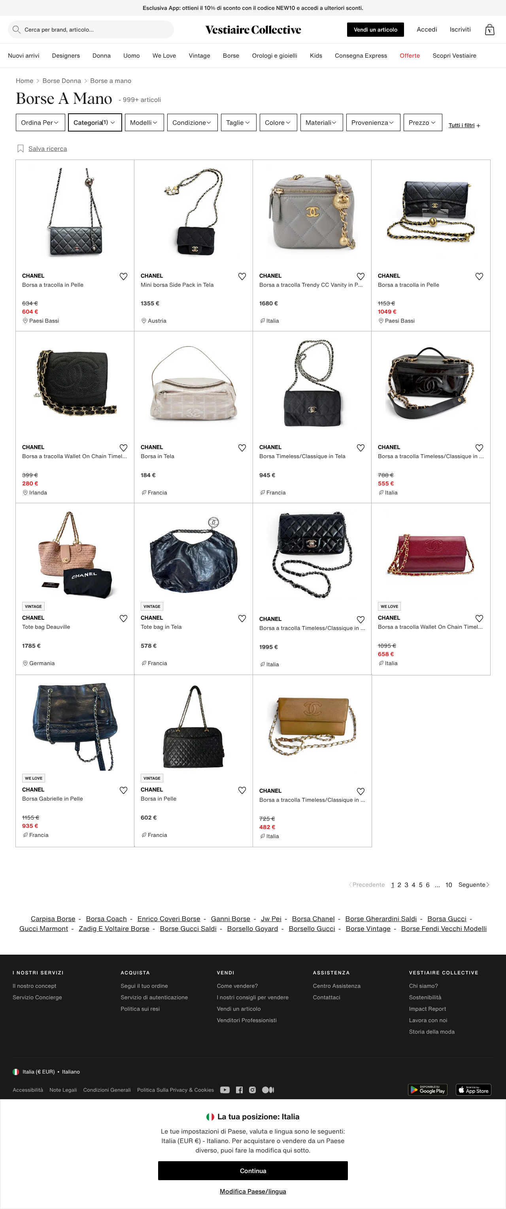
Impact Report (427, 1009)
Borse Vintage (368, 929)
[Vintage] (216, 56)
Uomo (131, 55)
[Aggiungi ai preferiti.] (123, 276)
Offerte (410, 55)
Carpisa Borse (53, 919)
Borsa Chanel (313, 919)
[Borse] (245, 56)
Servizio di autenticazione (154, 997)
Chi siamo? (423, 986)
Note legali (63, 1090)
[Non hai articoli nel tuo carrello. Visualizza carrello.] (489, 29)
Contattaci (326, 997)
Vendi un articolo (375, 29)
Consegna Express (361, 55)
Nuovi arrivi (23, 55)
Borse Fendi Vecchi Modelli (444, 929)
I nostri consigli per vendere (253, 997)
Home (24, 80)
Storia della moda (432, 1032)
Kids (316, 55)
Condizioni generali (107, 1090)
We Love (164, 55)
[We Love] (182, 56)
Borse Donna (61, 80)
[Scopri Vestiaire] (483, 56)
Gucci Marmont (43, 929)
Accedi (427, 29)
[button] (489, 29)
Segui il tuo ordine (144, 986)
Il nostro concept (35, 986)
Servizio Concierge (37, 997)
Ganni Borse (231, 919)
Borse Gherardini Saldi (381, 919)
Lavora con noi (428, 1020)
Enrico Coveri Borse (169, 919)
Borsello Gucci (312, 929)
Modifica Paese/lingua (253, 1191)
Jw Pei (271, 919)
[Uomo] (146, 56)
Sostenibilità (425, 997)
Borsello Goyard (252, 929)
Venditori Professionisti (247, 1020)
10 (449, 884)
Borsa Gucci (446, 919)
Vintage (199, 55)
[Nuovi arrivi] (45, 56)
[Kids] (328, 56)
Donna (102, 55)
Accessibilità (28, 1090)
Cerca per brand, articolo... (59, 29)
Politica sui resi (140, 1009)
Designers (66, 55)
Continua (253, 1170)
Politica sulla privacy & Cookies (175, 1090)
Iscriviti (460, 29)
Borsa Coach (106, 919)
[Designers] (86, 56)
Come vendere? (237, 986)
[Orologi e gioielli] (303, 56)
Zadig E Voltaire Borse (114, 929)
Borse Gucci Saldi (188, 929)
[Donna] (117, 56)
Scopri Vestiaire (454, 55)
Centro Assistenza (337, 986)
